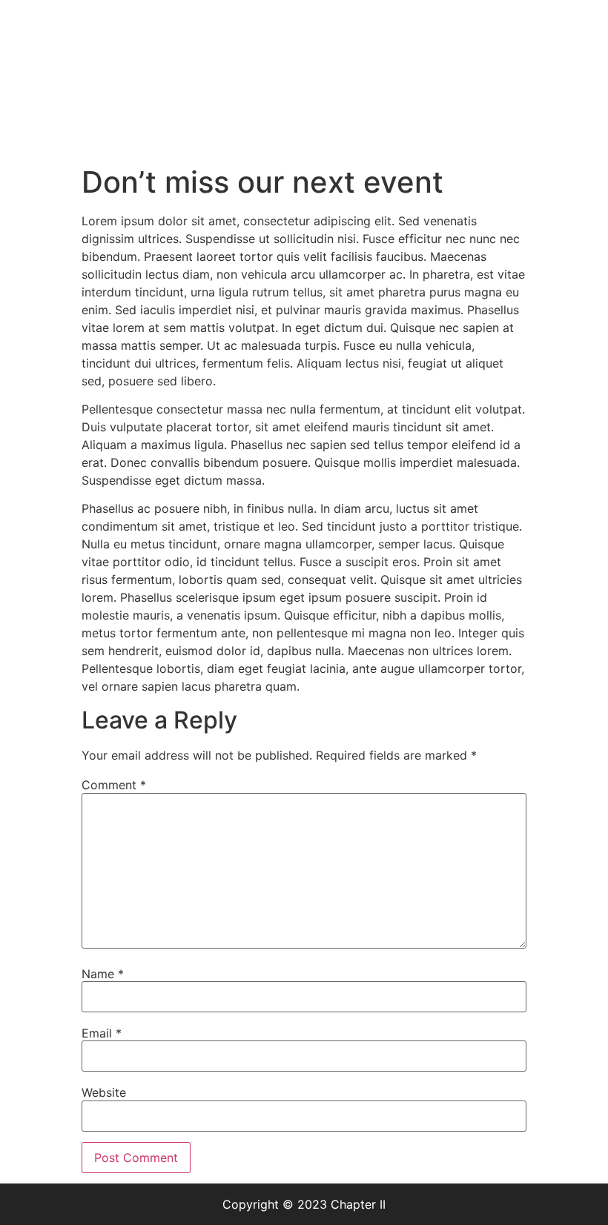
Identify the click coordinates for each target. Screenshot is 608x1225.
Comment (114, 785)
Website (104, 1092)
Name (103, 974)
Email (102, 1033)
